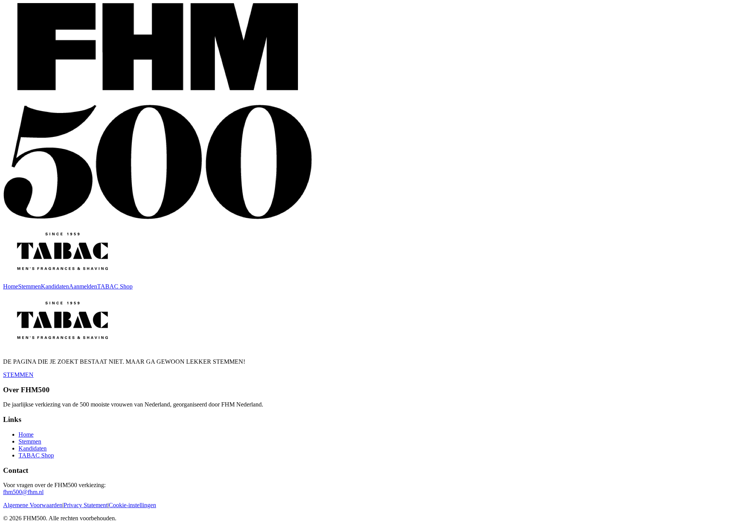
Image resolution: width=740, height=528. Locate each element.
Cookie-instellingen (132, 505)
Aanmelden (83, 286)
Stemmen (29, 286)
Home (10, 286)
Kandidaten (55, 286)
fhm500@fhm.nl (23, 492)
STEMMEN (18, 374)
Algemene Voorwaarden (32, 505)
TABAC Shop (115, 286)
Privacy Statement (86, 505)
